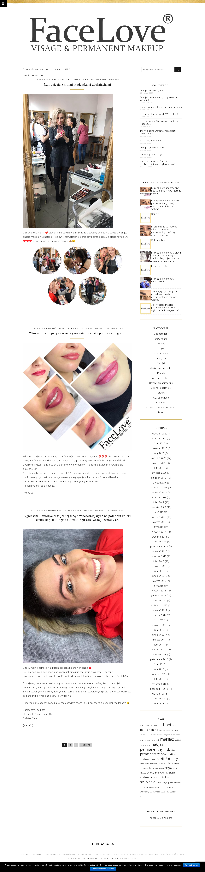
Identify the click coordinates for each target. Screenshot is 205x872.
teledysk (158, 787)
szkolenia (165, 777)
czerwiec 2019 (159, 507)
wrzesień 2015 (159, 693)
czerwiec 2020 (159, 448)
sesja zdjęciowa (155, 772)
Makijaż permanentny (59, 328)
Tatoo (161, 412)
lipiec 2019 (158, 502)
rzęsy (168, 768)
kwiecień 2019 (158, 517)
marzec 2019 (159, 522)
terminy (165, 787)
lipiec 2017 (159, 620)
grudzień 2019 (158, 477)
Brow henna (161, 338)
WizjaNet (132, 859)
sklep (167, 773)
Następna (85, 745)
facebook (166, 730)
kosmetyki (154, 735)
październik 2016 (159, 659)
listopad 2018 (159, 541)
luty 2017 (159, 644)
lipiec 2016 (159, 664)
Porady (161, 373)
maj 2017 (159, 630)
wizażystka (165, 792)
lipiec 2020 (159, 443)
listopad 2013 (159, 698)
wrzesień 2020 (159, 433)
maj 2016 (159, 669)
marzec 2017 (159, 639)
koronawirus (144, 735)
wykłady (173, 792)
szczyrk (156, 778)
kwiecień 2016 (159, 674)
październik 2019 (159, 487)
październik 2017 (159, 605)
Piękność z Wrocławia (152, 140)
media (146, 764)
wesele (152, 792)
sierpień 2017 (159, 615)
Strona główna (31, 69)
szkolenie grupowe (164, 782)
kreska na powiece (165, 735)
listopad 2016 (159, 654)
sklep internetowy (161, 378)
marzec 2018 (159, 580)
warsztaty (144, 792)
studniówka (146, 777)
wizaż (157, 792)
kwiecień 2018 (159, 575)
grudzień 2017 (158, 595)
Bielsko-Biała (146, 725)
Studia (63, 79)
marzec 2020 (159, 463)
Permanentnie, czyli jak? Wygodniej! (159, 114)
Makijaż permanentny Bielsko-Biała (162, 280)
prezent (161, 768)
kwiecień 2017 (159, 634)
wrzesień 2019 (159, 492)
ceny (160, 730)
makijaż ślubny (167, 759)
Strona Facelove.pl (161, 387)
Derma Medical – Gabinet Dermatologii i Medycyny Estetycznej (65, 481)
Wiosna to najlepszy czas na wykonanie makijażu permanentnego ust (77, 333)
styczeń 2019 (158, 531)
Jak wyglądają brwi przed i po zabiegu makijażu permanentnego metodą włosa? (165, 295)
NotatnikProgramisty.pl (107, 859)
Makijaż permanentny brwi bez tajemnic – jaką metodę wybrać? (166, 191)
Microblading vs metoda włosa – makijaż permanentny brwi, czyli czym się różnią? (164, 230)
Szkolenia (161, 402)
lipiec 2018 (158, 561)
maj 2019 (159, 512)
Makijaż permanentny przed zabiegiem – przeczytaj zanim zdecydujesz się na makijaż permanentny (166, 256)
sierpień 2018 (159, 556)
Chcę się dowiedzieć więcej (102, 869)
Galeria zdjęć (158, 240)
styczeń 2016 (159, 684)
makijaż (167, 739)
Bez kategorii (161, 333)
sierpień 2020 (159, 438)
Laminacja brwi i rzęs (151, 154)
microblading (146, 768)
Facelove (85, 859)
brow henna (157, 726)
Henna (161, 343)
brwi (167, 724)
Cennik (155, 214)
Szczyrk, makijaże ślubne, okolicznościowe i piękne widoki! (157, 163)
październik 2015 (159, 688)
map (142, 764)
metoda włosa (170, 763)
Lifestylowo (161, 358)
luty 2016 (159, 679)
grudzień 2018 (159, 536)
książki (161, 348)
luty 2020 (159, 468)
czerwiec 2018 (159, 566)
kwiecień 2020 (158, 458)
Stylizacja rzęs (161, 397)
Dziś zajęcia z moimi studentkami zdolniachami (77, 84)
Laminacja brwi (161, 353)
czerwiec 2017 (159, 625)
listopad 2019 (159, 482)
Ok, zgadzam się (191, 865)
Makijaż (55, 79)
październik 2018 (159, 546)
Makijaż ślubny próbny (152, 147)
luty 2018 (159, 585)
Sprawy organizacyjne (161, 383)
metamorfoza (155, 764)
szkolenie (147, 782)
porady (155, 768)
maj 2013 (159, 703)
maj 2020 (159, 453)
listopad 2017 (159, 600)
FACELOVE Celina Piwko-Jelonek (35, 854)
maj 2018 (159, 571)
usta (171, 787)
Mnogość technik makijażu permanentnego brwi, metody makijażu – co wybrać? (165, 204)
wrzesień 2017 (159, 610)
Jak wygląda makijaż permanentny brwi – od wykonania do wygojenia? (165, 307)
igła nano (174, 730)
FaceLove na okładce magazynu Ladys (161, 107)
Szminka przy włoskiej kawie (161, 407)
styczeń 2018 (158, 590)
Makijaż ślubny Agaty (151, 90)
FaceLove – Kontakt (162, 266)
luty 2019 (159, 526)
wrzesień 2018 (159, 551)
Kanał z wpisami (161, 817)
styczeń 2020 (159, 472)
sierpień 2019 (159, 497)
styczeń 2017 (158, 649)
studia (172, 773)
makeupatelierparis (152, 740)
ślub (143, 796)
